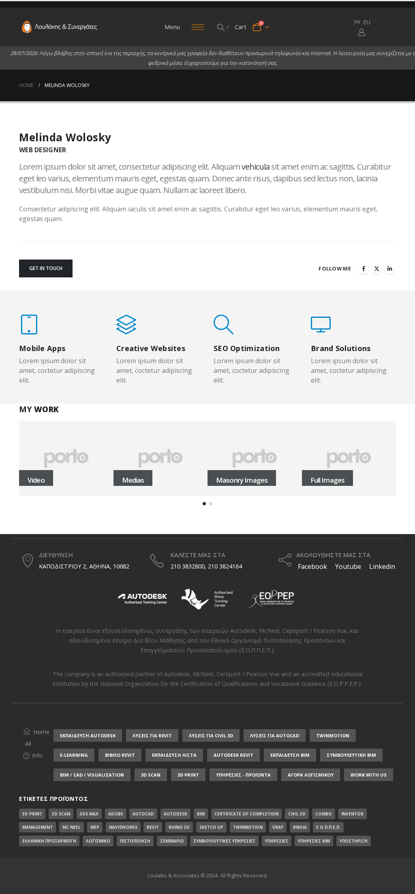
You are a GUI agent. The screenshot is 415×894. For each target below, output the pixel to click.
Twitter (376, 268)
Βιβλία (300, 827)
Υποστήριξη (354, 841)
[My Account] (361, 32)
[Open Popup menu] (198, 27)
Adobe (115, 814)
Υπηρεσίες (276, 841)
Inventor (352, 814)
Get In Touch (45, 268)
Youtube (348, 566)
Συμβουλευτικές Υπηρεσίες (224, 841)
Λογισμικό (98, 841)
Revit (153, 827)
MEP (94, 827)
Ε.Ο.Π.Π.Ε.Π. (328, 827)
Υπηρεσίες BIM (314, 841)
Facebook (363, 268)
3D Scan (61, 814)
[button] (221, 27)
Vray (277, 827)
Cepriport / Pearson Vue (314, 630)
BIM (201, 814)
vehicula (256, 166)
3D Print (32, 814)
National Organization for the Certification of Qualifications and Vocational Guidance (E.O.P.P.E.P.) (230, 684)
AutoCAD (143, 814)
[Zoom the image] (142, 590)
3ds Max (89, 814)
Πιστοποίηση (135, 841)
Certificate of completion (246, 814)
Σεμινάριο (172, 841)
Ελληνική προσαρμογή (49, 841)
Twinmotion (248, 827)
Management (37, 827)
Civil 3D (297, 814)
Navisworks (123, 827)
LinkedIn (389, 268)
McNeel (269, 630)
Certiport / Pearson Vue (248, 674)
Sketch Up (211, 827)
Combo (323, 814)
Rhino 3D (179, 827)
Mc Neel (71, 827)
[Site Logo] (59, 27)
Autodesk (243, 630)
